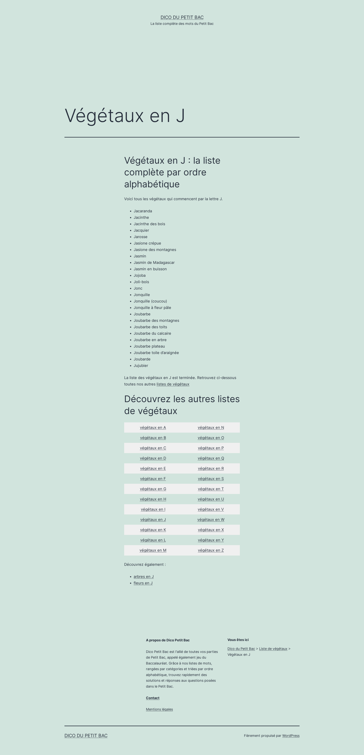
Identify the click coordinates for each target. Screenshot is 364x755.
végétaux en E (153, 468)
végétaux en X (211, 530)
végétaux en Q (211, 458)
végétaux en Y (211, 540)
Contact (152, 698)
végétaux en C (153, 448)
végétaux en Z (211, 550)
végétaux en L (153, 540)
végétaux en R (211, 468)
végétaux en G (153, 489)
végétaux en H (153, 499)
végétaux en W (210, 519)
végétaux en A (153, 427)
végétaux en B (153, 437)
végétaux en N (211, 427)
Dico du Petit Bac (182, 17)
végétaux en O (211, 437)
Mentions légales (159, 709)
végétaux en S (211, 478)
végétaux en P (211, 448)
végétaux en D (153, 458)
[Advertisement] (182, 71)
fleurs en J (143, 583)
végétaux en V (211, 509)
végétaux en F (153, 478)
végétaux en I (153, 509)
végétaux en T (211, 489)
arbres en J (144, 576)
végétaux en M (153, 550)
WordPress (291, 736)
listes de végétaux (173, 384)
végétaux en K (153, 530)
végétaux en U (211, 499)
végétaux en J (153, 519)
